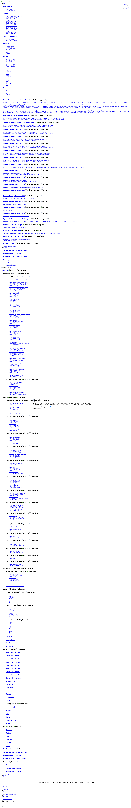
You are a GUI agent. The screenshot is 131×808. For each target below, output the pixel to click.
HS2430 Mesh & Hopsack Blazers (63, 108)
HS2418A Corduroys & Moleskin (100, 108)
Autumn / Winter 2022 (11, 26)
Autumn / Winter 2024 (11, 21)
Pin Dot (9, 240)
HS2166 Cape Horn (13, 112)
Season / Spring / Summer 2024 (14, 157)
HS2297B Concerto (33, 111)
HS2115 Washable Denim (38, 112)
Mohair (7, 80)
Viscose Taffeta (6, 246)
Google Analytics (46, 406)
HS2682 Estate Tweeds (30, 125)
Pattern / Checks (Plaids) (12, 230)
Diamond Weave (14, 239)
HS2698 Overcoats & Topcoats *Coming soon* (13, 102)
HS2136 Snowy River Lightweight (25, 112)
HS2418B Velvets (33, 118)
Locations (127, 8)
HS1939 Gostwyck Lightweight (58, 112)
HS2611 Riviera (115, 104)
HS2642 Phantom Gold (68, 104)
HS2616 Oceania (87, 104)
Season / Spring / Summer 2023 (14, 170)
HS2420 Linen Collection (87, 108)
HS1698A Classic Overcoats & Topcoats (55, 119)
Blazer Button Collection (12, 253)
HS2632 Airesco (94, 104)
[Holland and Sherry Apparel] (17, 1)
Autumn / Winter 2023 (11, 23)
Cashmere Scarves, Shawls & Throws (16, 257)
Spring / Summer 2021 (11, 29)
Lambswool (8, 76)
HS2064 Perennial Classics (40, 119)
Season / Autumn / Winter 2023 (14, 164)
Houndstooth (33, 233)
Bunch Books (7, 6)
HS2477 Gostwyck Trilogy (77, 107)
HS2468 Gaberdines (87, 107)
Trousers (8, 90)
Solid (22, 227)
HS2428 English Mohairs (76, 108)
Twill (12, 240)
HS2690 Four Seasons (8, 126)
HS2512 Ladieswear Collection (23, 118)
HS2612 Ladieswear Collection (105, 104)
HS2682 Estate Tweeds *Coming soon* (17, 288)
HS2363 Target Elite (41, 118)
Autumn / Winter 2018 (11, 32)
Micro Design (27, 239)
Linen (7, 77)
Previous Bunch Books (11, 10)
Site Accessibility (7, 796)
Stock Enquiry (127, 4)
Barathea (5, 239)
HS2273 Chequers (7, 119)
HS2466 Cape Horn (96, 107)
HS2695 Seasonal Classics (32, 126)
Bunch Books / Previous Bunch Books (16, 115)
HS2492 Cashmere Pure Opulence (45, 107)
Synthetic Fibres (9, 83)
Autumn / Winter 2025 (11, 18)
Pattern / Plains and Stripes (13, 225)
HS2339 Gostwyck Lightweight (88, 110)
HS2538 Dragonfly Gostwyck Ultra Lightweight (98, 106)
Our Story (127, 7)
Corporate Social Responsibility (10, 794)
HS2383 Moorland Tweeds (24, 110)
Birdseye (9, 239)
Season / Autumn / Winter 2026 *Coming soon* (19, 122)
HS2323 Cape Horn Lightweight (22, 111)
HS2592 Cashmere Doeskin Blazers (16, 105)
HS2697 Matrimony (28, 102)
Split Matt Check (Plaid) (41, 233)
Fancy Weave (9, 51)
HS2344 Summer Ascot (76, 110)
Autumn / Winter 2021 (11, 28)
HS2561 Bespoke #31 (50, 106)
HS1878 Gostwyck (69, 112)
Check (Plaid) (6, 233)
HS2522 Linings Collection (23, 107)
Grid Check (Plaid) (26, 233)
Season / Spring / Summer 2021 (14, 196)
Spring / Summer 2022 (11, 27)
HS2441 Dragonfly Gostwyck (24, 108)
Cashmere (8, 72)
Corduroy (9, 227)
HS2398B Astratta (121, 108)
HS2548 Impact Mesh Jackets (9, 118)
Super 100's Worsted (10, 69)
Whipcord (8, 53)
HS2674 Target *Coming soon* (21, 104)
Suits (7, 93)
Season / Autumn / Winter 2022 (14, 177)
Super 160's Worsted (10, 63)
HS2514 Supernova (33, 107)
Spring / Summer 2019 (11, 31)
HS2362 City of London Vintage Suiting (62, 110)
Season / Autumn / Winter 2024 (14, 150)
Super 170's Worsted (10, 61)
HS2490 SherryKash (57, 107)
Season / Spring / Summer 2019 (14, 201)
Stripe (24, 227)
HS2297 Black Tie (42, 111)
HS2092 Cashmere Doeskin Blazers (27, 119)
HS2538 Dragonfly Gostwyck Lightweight (12, 147)
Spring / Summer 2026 (11, 17)
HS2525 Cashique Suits (12, 107)
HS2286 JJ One (65, 111)
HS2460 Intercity (28, 153)
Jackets (7, 92)
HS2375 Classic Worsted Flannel (46, 110)
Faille (19, 239)
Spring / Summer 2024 (11, 22)
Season (5, 13)
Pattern (6, 43)
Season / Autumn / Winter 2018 (14, 207)
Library (6, 260)
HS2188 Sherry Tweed (17, 192)
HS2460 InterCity (7, 108)
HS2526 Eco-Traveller (8, 132)
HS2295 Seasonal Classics (52, 118)
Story (4, 775)
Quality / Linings (9, 243)
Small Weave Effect (10, 48)
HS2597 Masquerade (32, 140)
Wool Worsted (9, 70)
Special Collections (10, 36)
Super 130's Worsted (10, 65)
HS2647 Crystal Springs (47, 104)
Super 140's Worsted (10, 64)
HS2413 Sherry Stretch (112, 108)
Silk (7, 81)
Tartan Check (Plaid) (50, 233)
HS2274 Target (61, 118)
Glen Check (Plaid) (18, 233)
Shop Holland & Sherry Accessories (15, 250)
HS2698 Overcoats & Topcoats (44, 126)
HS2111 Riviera (47, 112)
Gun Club (11, 233)
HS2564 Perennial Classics (39, 106)
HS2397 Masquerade (34, 110)
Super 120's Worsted (10, 66)
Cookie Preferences (7, 799)
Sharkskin (8, 52)
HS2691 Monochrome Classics (19, 126)
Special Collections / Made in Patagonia (17, 219)
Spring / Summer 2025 (11, 20)
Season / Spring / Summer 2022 (14, 184)
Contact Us (5, 786)
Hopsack (22, 239)
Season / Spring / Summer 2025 (14, 143)
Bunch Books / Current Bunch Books (16, 100)
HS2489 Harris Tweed (66, 107)
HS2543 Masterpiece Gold (82, 106)
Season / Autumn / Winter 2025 (14, 136)
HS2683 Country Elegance (40, 125)
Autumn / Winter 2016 (11, 33)
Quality (6, 56)
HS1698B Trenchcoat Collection (80, 112)
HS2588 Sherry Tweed (17, 106)
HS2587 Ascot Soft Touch (28, 106)
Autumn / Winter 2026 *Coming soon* (15, 16)
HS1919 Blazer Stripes (8, 204)
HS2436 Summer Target (42, 108)
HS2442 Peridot (14, 108)
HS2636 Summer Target (78, 104)
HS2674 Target (21, 125)
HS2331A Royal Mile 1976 (9, 111)
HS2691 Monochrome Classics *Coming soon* (61, 102)
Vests (7, 97)
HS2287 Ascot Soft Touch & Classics (54, 111)
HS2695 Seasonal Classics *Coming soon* (42, 102)
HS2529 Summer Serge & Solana (116, 106)
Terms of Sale (6, 789)
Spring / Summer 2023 (11, 24)
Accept (34, 408)
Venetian (15, 240)
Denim (7, 75)
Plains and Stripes (10, 46)
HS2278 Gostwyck (88, 111)
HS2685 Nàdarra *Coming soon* (96, 102)
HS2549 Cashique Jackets (60, 106)
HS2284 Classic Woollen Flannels (76, 111)
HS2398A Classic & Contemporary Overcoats (66, 167)
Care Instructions (9, 262)
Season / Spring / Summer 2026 (14, 129)
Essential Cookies (36, 406)
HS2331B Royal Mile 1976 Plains (102, 110)
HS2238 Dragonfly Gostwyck (98, 111)
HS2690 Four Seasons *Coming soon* (80, 102)
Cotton (7, 74)
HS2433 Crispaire (52, 108)
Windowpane (58, 233)
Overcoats (8, 94)
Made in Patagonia (10, 39)
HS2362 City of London (8, 221)
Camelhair (8, 71)
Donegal (8, 49)
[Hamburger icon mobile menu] (5, 1)
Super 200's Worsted (10, 59)
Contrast (5, 227)
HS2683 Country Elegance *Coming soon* (112, 102)
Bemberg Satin (13, 246)
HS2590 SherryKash (7, 106)
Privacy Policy (6, 791)
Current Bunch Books (11, 9)
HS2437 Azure (34, 108)
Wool (7, 85)
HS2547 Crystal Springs (71, 106)
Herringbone (14, 227)
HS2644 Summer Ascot (58, 104)
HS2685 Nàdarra (50, 125)
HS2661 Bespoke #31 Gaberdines (35, 104)
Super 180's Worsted (10, 60)
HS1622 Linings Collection (93, 112)
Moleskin (19, 227)
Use (4, 88)
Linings (8, 78)
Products (5, 247)
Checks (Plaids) (10, 47)
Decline (38, 408)
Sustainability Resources (11, 264)
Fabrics (4, 3)
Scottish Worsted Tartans (11, 40)
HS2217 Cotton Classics (120, 111)
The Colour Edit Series (11, 265)
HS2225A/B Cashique (110, 111)
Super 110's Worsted (10, 67)
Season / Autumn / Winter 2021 (14, 190)
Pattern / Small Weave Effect (13, 236)
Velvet (7, 82)
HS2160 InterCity (15, 119)
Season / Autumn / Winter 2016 (14, 213)
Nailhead (5, 240)
